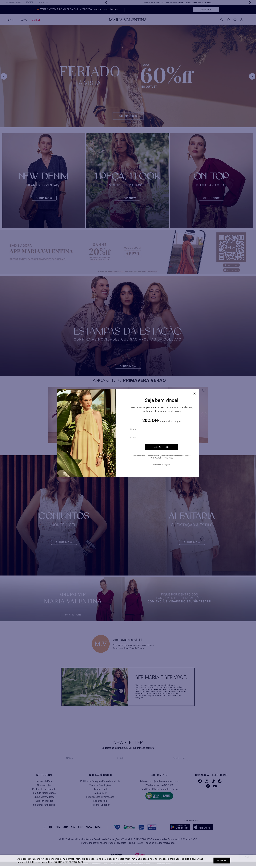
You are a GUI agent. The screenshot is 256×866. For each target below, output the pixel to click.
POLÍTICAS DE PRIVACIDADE (161, 458)
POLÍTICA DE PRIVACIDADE (69, 862)
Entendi (222, 860)
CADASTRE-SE (161, 447)
